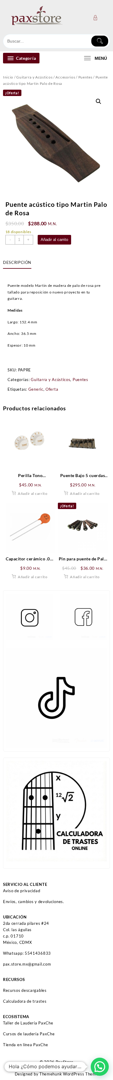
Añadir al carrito (54, 239)
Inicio (8, 77)
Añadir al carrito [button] (33, 493)
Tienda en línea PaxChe (25, 1044)
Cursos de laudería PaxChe (29, 1033)
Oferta (52, 389)
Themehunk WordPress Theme (69, 1074)
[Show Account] (97, 17)
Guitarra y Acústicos (34, 77)
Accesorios (65, 77)
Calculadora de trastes (24, 1001)
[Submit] (99, 41)
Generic (35, 389)
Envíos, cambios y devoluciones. (33, 901)
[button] (98, 101)
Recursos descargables (25, 990)
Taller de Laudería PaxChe (28, 1023)
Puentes (85, 77)
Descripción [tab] (17, 262)
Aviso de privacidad (21, 890)
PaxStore (65, 1061)
